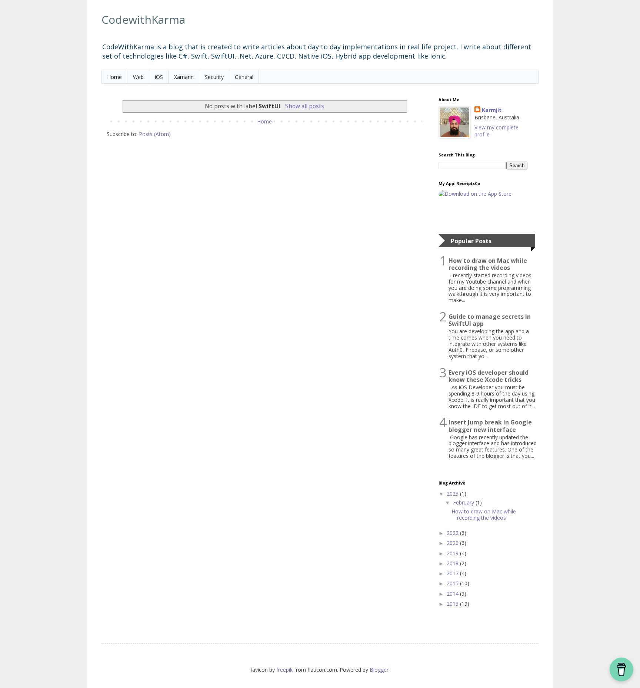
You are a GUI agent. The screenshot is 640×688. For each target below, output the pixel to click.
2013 (453, 603)
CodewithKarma (143, 19)
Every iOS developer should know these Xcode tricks (489, 376)
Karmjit (491, 109)
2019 (453, 553)
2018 (453, 563)
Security (214, 76)
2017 (453, 573)
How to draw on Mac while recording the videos (488, 264)
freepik (285, 669)
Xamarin (184, 76)
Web (138, 76)
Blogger (379, 669)
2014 (453, 593)
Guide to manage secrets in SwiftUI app (490, 320)
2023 (453, 493)
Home (114, 76)
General (244, 76)
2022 (453, 532)
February (464, 502)
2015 (453, 583)
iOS (159, 76)
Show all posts (304, 106)
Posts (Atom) (155, 134)
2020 (453, 542)
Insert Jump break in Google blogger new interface (490, 426)
